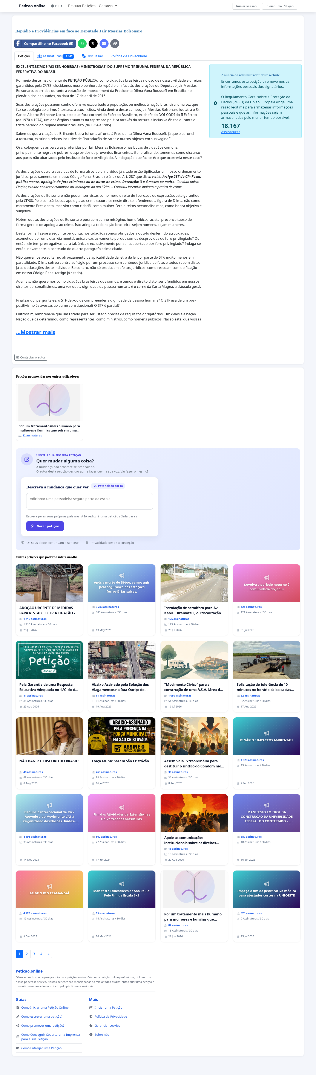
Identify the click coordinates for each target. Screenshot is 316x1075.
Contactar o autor (32, 357)
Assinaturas (57, 56)
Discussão (94, 56)
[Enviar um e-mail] (104, 43)
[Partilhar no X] (93, 43)
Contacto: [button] (106, 6)
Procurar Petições (81, 6)
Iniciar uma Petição (280, 6)
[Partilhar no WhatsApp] (82, 43)
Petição (24, 56)
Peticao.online (32, 6)
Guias (21, 999)
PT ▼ (59, 6)
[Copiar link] (114, 43)
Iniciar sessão (246, 6)
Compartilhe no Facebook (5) (48, 43)
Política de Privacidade (128, 56)
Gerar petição (48, 526)
